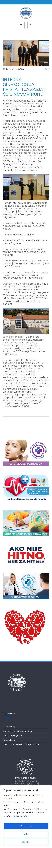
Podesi (26, 834)
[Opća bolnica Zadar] (26, 13)
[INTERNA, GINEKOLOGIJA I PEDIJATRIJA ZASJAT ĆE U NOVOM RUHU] (26, 52)
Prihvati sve (26, 826)
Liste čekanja (9, 726)
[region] (26, 816)
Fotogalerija (9, 740)
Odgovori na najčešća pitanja (17, 731)
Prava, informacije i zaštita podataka (21, 744)
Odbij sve (26, 841)
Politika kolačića (21, 816)
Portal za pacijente (12, 735)
